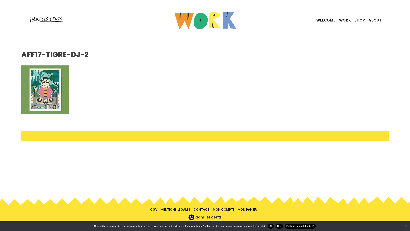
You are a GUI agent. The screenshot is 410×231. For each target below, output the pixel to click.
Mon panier (247, 209)
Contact (201, 209)
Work (345, 20)
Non (279, 226)
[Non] (406, 226)
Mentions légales (175, 209)
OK (270, 226)
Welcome (326, 20)
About (375, 20)
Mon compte (223, 209)
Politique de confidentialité (300, 226)
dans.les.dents (208, 217)
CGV (153, 209)
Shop (359, 20)
